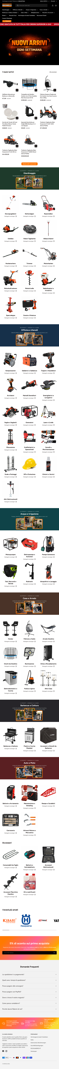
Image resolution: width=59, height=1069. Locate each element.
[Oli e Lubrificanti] (29, 881)
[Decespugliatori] (10, 203)
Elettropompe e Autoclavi (29, 556)
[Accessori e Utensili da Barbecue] (48, 735)
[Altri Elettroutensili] (10, 489)
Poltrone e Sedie (29, 639)
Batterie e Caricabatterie (29, 866)
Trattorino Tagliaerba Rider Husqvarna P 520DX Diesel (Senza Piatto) (28, 151)
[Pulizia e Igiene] (29, 678)
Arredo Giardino (48, 639)
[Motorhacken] (48, 253)
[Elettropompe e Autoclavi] (29, 544)
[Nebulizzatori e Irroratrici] (48, 278)
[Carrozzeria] (10, 820)
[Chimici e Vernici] (48, 464)
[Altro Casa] (48, 678)
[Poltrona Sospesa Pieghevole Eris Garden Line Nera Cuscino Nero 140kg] (48, 84)
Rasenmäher (48, 214)
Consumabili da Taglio (10, 865)
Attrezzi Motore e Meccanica (29, 831)
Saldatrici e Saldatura (29, 371)
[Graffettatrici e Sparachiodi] (29, 437)
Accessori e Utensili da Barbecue (48, 747)
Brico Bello (7, 1063)
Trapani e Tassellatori (48, 371)
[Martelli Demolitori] (29, 385)
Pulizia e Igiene (29, 689)
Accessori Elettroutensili (48, 866)
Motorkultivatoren (10, 288)
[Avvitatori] (10, 385)
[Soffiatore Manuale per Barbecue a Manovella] (10, 84)
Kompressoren (11, 371)
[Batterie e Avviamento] (10, 793)
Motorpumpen (11, 554)
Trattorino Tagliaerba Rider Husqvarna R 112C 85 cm (9, 151)
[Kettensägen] (29, 203)
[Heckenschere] (10, 253)
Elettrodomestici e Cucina (10, 690)
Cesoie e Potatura (29, 315)
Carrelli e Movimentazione (48, 448)
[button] (55, 5)
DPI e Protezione (29, 474)
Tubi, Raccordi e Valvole (10, 583)
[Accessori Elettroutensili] (48, 854)
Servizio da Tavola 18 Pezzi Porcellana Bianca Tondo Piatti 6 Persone (9, 123)
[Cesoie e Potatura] (29, 305)
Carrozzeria (11, 830)
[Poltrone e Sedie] (29, 628)
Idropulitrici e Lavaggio (48, 581)
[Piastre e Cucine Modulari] (29, 735)
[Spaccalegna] (10, 305)
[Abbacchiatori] (48, 228)
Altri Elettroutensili (10, 499)
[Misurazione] (10, 437)
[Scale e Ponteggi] (10, 464)
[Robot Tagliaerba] (29, 228)
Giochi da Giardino (10, 664)
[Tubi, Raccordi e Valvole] (10, 571)
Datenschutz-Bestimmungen (38, 1042)
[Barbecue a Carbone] (10, 735)
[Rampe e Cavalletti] (48, 793)
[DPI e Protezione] (29, 464)
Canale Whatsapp (7, 18)
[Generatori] (29, 412)
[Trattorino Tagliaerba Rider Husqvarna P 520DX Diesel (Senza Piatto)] (29, 139)
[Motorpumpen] (10, 544)
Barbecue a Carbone (11, 746)
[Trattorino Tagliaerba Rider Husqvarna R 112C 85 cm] (10, 139)
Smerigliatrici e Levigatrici (48, 397)
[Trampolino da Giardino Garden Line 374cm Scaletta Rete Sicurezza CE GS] (29, 84)
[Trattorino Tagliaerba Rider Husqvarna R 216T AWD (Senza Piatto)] (48, 111)
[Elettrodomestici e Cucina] (10, 678)
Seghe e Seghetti (10, 422)
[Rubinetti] (29, 571)
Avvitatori (10, 395)
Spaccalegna (10, 315)
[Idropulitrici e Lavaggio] (48, 571)
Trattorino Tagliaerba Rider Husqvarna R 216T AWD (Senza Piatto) (47, 123)
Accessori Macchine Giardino (11, 893)
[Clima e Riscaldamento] (48, 653)
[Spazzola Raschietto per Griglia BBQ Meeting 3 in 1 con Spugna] (29, 111)
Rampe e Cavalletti (48, 803)
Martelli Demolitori (29, 395)
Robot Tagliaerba (29, 239)
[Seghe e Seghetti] (10, 412)
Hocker (10, 639)
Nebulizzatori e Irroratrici (48, 289)
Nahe (32, 1040)
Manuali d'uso (12, 15)
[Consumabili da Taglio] (10, 854)
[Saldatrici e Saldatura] (29, 360)
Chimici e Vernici (48, 474)
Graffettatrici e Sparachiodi (29, 448)
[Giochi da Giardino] (10, 653)
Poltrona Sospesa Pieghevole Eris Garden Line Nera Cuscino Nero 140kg (48, 96)
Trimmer (29, 263)
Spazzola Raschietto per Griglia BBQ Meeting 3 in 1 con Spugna (28, 123)
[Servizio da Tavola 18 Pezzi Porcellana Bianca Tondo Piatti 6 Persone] (10, 111)
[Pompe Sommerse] (48, 544)
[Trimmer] (29, 253)
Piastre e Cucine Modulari (29, 747)
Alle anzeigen (53, 72)
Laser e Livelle (48, 422)
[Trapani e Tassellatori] (48, 360)
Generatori (29, 422)
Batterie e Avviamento (10, 803)
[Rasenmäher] (48, 203)
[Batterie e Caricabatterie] (29, 854)
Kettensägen (29, 214)
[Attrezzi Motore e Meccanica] (29, 820)
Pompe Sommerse (48, 554)
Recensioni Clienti (41, 15)
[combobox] (31, 5)
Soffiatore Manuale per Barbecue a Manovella (8, 95)
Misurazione (10, 447)
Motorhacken (48, 263)
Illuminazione (29, 664)
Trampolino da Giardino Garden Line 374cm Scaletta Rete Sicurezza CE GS (29, 96)
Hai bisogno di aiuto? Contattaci (26, 15)
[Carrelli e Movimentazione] (48, 437)
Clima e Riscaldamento (48, 664)
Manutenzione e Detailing (29, 804)
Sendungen (34, 1051)
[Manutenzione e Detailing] (29, 793)
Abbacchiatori (48, 239)
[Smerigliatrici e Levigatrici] (48, 385)
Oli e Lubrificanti (29, 892)
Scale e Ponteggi (11, 474)
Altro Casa (48, 689)
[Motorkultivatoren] (10, 278)
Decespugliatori (10, 214)
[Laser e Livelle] (48, 412)
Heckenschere (11, 263)
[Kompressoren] (10, 360)
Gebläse (10, 239)
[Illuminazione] (29, 653)
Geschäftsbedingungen (37, 1045)
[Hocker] (10, 628)
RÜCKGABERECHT (36, 1048)
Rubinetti (29, 581)
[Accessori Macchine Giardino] (10, 881)
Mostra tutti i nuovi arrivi (29, 164)
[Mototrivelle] (29, 278)
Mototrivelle (29, 288)
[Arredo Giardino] (48, 628)
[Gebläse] (10, 228)
